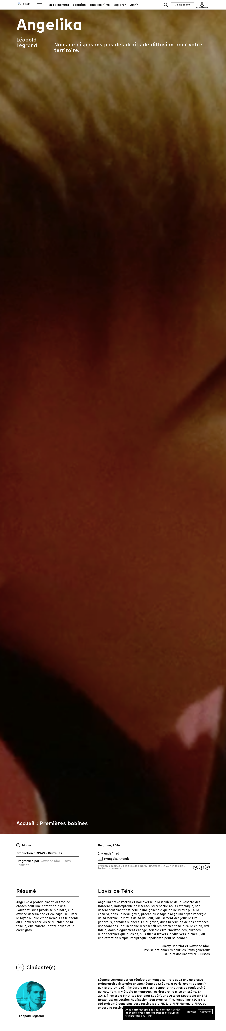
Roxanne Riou (50, 861)
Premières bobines (109, 866)
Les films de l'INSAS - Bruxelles (141, 866)
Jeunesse (115, 868)
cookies (175, 1009)
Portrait (103, 868)
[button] (166, 5)
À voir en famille (173, 866)
